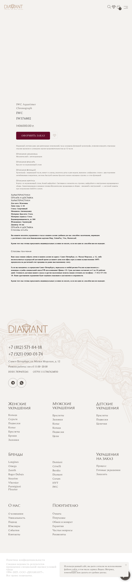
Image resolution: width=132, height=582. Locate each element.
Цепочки (101, 424)
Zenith (12, 470)
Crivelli (56, 466)
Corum (56, 479)
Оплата (56, 513)
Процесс (101, 466)
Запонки (57, 419)
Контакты (14, 534)
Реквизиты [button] (59, 534)
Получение (58, 518)
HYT (55, 483)
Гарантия (58, 526)
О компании (15, 514)
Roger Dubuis (16, 474)
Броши (12, 436)
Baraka (56, 470)
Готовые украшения (108, 470)
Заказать (101, 474)
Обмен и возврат (62, 522)
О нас (14, 506)
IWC (55, 487)
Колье (55, 424)
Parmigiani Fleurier (14, 487)
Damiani (57, 462)
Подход (12, 522)
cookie (74, 569)
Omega (12, 466)
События (13, 530)
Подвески (58, 432)
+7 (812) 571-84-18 (25, 348)
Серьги (13, 419)
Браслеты (58, 415)
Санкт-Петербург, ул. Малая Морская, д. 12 (34, 361)
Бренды (15, 455)
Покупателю (65, 506)
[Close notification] (126, 565)
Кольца (56, 428)
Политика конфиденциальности (25, 560)
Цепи (55, 436)
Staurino (13, 478)
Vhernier (13, 483)
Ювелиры (14, 526)
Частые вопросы (62, 530)
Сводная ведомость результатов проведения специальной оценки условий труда (31, 566)
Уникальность (16, 518)
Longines (13, 462)
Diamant (57, 474)
